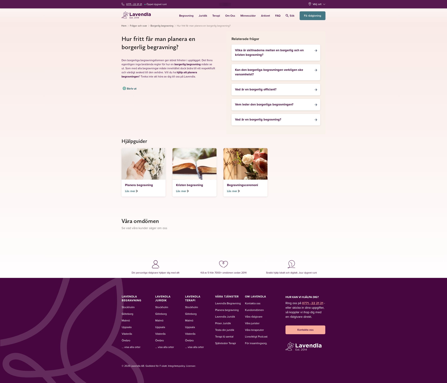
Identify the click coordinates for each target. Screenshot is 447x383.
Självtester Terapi (225, 343)
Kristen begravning (189, 185)
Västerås (127, 334)
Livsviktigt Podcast (256, 336)
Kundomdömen (254, 310)
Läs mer (130, 191)
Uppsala (126, 327)
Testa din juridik (224, 330)
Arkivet (265, 16)
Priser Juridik (223, 323)
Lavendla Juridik (163, 298)
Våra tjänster (227, 297)
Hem (123, 25)
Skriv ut (131, 88)
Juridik (203, 16)
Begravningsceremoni (242, 185)
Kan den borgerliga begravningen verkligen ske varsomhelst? (269, 72)
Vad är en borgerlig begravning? (258, 119)
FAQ (277, 16)
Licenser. (191, 366)
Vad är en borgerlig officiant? (255, 89)
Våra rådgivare (253, 316)
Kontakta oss (252, 303)
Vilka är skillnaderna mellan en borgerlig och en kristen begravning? (269, 52)
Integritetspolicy (176, 366)
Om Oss (230, 16)
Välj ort (317, 4)
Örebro (126, 340)
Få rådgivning (312, 16)
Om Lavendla (255, 297)
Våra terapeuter (254, 330)
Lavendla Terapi (192, 298)
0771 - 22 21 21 (134, 4)
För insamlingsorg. (256, 343)
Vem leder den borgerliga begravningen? (264, 104)
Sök (292, 16)
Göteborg (127, 314)
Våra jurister (252, 323)
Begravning (186, 16)
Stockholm (128, 307)
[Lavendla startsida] (138, 15)
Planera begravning (139, 185)
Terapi (216, 16)
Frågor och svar (138, 25)
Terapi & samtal (224, 336)
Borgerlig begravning (162, 25)
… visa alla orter (131, 347)
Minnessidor (248, 16)
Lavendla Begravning (131, 298)
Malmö (126, 320)
